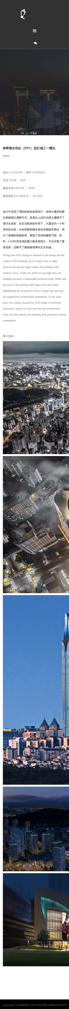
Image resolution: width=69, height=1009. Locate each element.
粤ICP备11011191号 (55, 1005)
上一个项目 (31, 133)
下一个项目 (27, 136)
